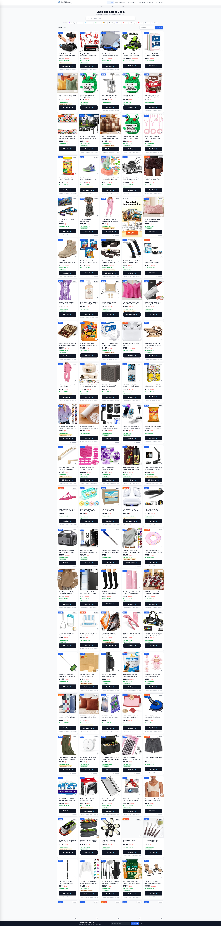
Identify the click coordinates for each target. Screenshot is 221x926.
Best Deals (150, 2)
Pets (105, 23)
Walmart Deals (132, 2)
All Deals (110, 2)
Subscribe (135, 923)
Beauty (133, 23)
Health (140, 23)
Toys (126, 23)
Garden (98, 23)
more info (122, 6)
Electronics (89, 23)
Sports (118, 23)
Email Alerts (159, 2)
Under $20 (142, 2)
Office (155, 23)
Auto (148, 23)
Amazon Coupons (120, 2)
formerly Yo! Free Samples (66, 3)
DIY (112, 23)
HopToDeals (66, 2)
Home (80, 23)
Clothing (73, 23)
